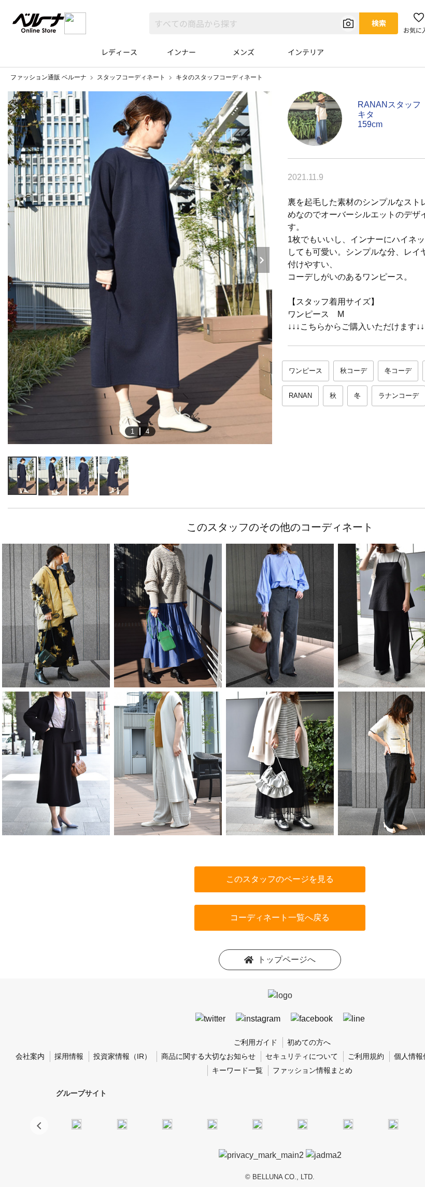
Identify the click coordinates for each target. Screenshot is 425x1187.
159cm (370, 124)
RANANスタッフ (389, 104)
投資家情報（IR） (122, 1056)
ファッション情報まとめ (312, 1070)
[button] (39, 1125)
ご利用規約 (366, 1056)
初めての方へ (309, 1042)
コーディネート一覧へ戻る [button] (280, 917)
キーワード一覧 (237, 1070)
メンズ (243, 52)
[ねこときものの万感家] (167, 1123)
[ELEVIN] (212, 1123)
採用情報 (68, 1056)
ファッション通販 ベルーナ (48, 77)
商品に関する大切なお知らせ (208, 1056)
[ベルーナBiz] (122, 1123)
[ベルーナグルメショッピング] (303, 1123)
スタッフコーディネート (131, 77)
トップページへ (287, 959)
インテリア (306, 52)
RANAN (300, 395)
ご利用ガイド (255, 1042)
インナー (181, 52)
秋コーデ (353, 371)
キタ (366, 114)
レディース (119, 52)
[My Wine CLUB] (348, 1123)
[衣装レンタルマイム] (77, 1123)
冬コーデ (398, 371)
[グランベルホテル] (257, 1123)
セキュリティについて (301, 1056)
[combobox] (254, 23)
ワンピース (305, 371)
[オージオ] (393, 1123)
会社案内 (30, 1056)
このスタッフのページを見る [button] (280, 879)
